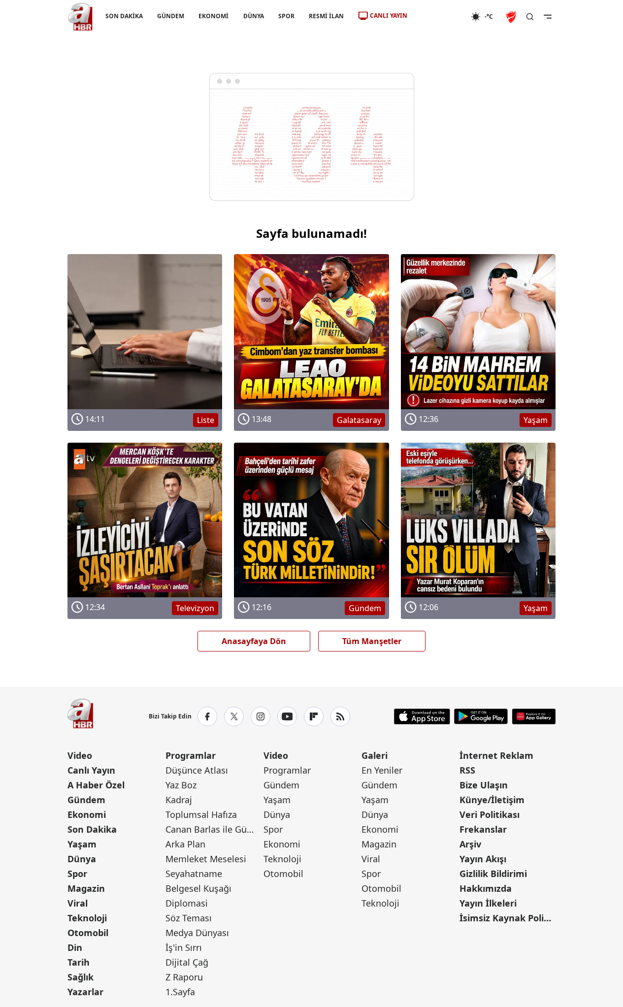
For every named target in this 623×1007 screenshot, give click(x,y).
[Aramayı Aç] (530, 17)
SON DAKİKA (124, 16)
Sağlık (80, 977)
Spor (77, 873)
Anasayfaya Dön (254, 641)
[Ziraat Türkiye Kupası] (512, 16)
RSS (467, 770)
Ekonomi (86, 814)
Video (79, 755)
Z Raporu (184, 977)
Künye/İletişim (492, 800)
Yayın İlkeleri (488, 903)
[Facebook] (207, 716)
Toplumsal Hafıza (201, 814)
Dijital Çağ (186, 962)
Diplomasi (186, 903)
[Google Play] (481, 716)
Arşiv (470, 844)
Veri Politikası (489, 814)
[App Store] (422, 716)
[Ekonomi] (439, 17)
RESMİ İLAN (325, 16)
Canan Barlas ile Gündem (213, 829)
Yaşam (82, 844)
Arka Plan (185, 844)
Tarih (78, 962)
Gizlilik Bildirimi (493, 873)
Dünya (81, 859)
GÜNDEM (170, 16)
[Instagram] (260, 716)
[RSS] (340, 716)
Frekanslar (483, 829)
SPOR (286, 16)
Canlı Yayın (91, 770)
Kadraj (178, 800)
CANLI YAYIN (388, 15)
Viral (77, 903)
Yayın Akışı (482, 859)
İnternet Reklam (496, 755)
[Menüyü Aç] (548, 17)
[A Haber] (80, 17)
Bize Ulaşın (483, 785)
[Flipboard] (314, 716)
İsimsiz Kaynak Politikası (507, 918)
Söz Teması (188, 918)
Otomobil (87, 933)
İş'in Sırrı (183, 947)
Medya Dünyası (197, 933)
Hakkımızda (485, 888)
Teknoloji (87, 918)
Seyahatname (193, 873)
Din (74, 947)
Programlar (190, 755)
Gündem (86, 800)
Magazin (86, 888)
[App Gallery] (534, 716)
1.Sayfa (180, 992)
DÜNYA (253, 16)
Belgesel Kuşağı (198, 888)
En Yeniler (381, 770)
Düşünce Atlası (196, 770)
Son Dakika (92, 829)
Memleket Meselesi (205, 859)
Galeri (374, 755)
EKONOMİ (213, 16)
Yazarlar (85, 992)
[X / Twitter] (234, 716)
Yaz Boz (181, 785)
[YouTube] (287, 716)
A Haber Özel (96, 785)
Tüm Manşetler (371, 641)
